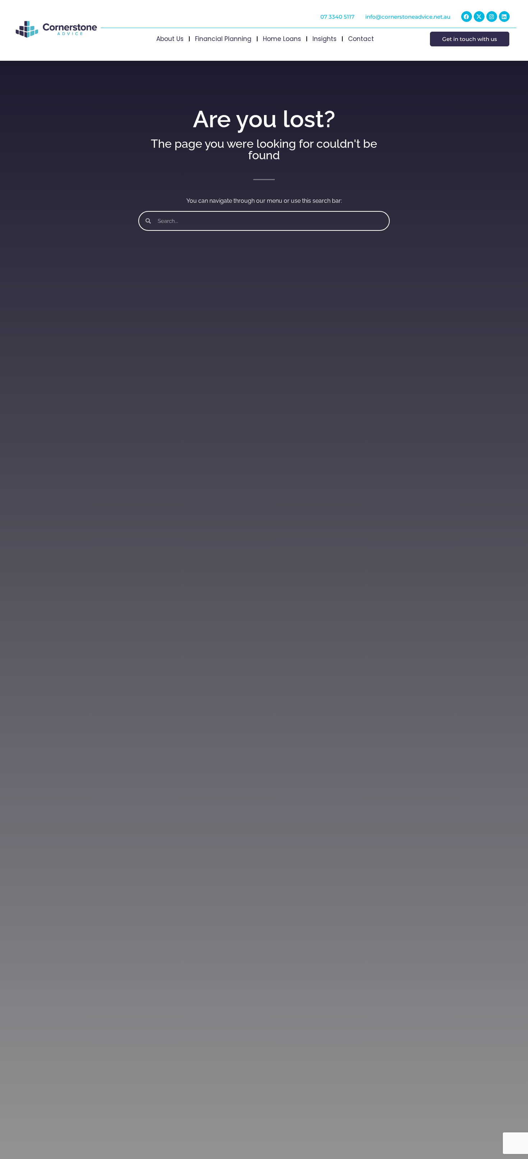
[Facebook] (466, 16)
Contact (361, 39)
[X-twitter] (479, 16)
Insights (324, 39)
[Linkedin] (504, 16)
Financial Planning (223, 39)
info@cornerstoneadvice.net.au (407, 16)
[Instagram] (491, 16)
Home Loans (282, 39)
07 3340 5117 (337, 16)
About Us (170, 39)
